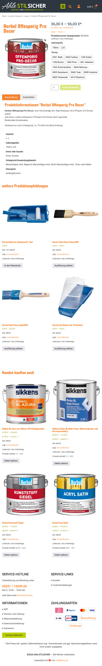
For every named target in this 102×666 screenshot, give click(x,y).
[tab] (11, 97)
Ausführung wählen (63, 265)
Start (4, 16)
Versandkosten (12, 254)
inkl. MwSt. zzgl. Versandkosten (62, 28)
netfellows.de (62, 660)
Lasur (26, 16)
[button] (63, 6)
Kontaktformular (25, 595)
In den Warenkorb (70, 87)
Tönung (54, 52)
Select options (11, 460)
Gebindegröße (57, 43)
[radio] (55, 48)
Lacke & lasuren (15, 16)
